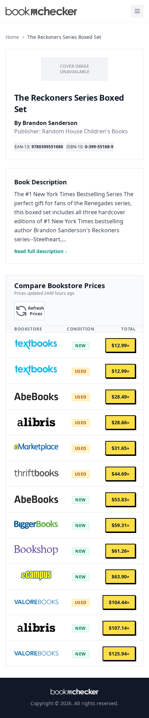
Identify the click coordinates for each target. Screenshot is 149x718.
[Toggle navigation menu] (137, 11)
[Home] (74, 691)
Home (12, 37)
